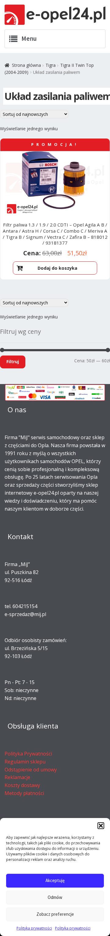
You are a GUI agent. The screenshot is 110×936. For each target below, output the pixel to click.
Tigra (51, 65)
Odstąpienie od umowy (31, 769)
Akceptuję (55, 880)
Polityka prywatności (34, 928)
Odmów (55, 897)
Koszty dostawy (22, 785)
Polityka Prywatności (28, 753)
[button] (101, 826)
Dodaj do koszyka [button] (57, 268)
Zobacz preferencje (55, 914)
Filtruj (12, 361)
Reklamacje (17, 777)
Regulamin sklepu (25, 761)
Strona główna (26, 65)
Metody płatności (24, 793)
